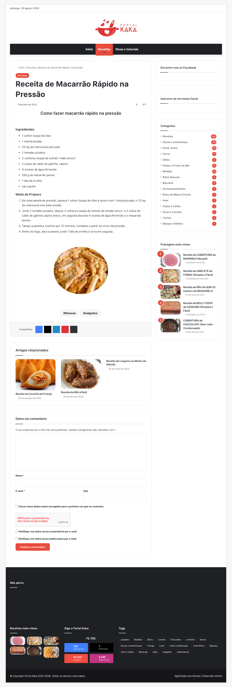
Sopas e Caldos (172, 206)
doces (203, 639)
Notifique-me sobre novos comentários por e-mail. (48, 531)
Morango (143, 652)
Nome (20, 475)
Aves (165, 200)
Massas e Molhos (173, 223)
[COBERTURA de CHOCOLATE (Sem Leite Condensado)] (171, 325)
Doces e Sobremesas (175, 142)
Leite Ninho (199, 645)
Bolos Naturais (171, 177)
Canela (161, 639)
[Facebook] (39, 329)
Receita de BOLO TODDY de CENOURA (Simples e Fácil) (198, 306)
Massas (70, 313)
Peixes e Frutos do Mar (176, 165)
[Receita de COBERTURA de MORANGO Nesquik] (171, 260)
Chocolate (175, 639)
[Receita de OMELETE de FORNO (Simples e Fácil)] (171, 276)
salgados (91, 313)
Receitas (104, 49)
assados (125, 639)
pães (155, 652)
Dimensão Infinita (212, 675)
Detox (166, 159)
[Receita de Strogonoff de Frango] (51, 652)
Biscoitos (168, 183)
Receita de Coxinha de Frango (34, 393)
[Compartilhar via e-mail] (73, 329)
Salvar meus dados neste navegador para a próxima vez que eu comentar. (61, 506)
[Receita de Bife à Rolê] (81, 373)
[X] (47, 329)
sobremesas (183, 652)
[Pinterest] (65, 329)
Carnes (167, 217)
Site (85, 491)
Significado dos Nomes (187, 675)
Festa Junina (170, 147)
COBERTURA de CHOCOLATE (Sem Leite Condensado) (198, 324)
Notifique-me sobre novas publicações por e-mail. (48, 538)
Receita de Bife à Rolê (74, 392)
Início (89, 49)
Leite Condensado (178, 645)
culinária (190, 639)
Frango (150, 645)
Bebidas (167, 171)
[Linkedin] (56, 329)
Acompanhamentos (174, 188)
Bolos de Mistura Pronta (177, 194)
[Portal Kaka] (116, 27)
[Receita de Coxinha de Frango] (35, 374)
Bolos (150, 639)
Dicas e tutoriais (126, 49)
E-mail (20, 491)
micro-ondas (127, 652)
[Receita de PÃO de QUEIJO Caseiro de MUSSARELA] (171, 292)
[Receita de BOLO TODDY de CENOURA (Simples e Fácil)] (171, 308)
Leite (161, 645)
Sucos (166, 153)
